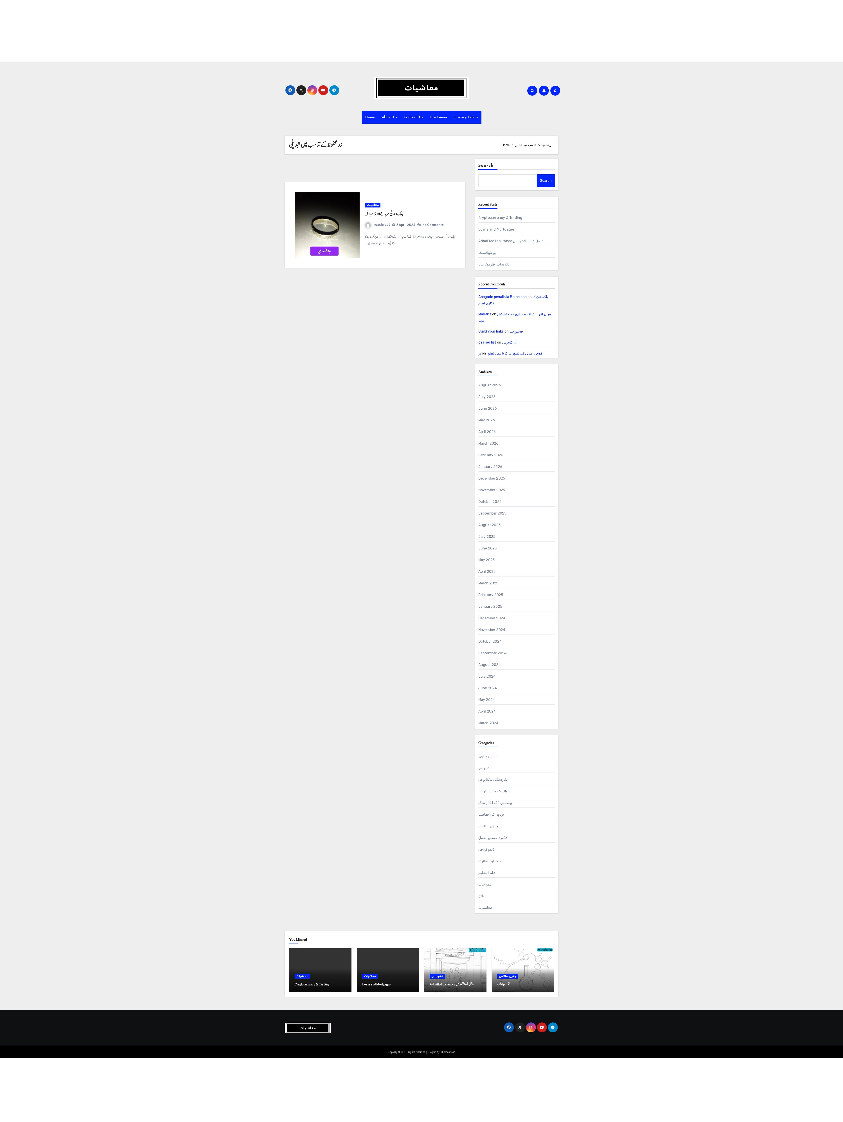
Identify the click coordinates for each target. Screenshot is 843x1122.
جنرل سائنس (488, 826)
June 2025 (487, 548)
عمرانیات (485, 884)
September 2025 (492, 513)
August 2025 (489, 525)
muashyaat (381, 225)
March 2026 (488, 443)
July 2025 (486, 537)
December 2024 (491, 618)
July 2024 (487, 676)
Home (370, 117)
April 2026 (487, 432)
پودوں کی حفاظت (491, 814)
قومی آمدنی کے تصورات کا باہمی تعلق (514, 353)
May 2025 (486, 560)
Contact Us (413, 117)
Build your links (491, 331)
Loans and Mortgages (496, 229)
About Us (389, 117)
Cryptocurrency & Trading (500, 218)
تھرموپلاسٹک (487, 253)
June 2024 (487, 688)
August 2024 (489, 665)
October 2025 (489, 502)
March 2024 (488, 723)
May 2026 (486, 420)
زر (479, 353)
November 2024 (491, 630)
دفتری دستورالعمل (492, 838)
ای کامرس (509, 342)
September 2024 (492, 653)
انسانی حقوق (487, 756)
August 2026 (489, 385)
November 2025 (491, 490)
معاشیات (373, 205)
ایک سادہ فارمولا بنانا (494, 264)
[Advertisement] (132, 31)
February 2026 (490, 455)
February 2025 (490, 595)
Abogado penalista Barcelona (502, 297)
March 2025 (488, 583)
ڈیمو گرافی (486, 849)
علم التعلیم (486, 873)
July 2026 (487, 397)
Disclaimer (439, 117)
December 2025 (491, 478)
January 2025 (490, 606)
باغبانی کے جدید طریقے (495, 791)
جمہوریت (517, 331)
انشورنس (485, 768)
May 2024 (486, 700)
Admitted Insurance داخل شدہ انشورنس (511, 241)
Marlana (484, 314)
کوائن (482, 896)
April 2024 (487, 711)
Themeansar (447, 1051)
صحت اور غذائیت (491, 861)
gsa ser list (487, 342)
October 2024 (490, 641)
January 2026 (490, 467)
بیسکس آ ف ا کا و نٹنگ (495, 803)
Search (486, 166)
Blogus (431, 1051)
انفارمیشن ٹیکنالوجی (493, 779)
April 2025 (487, 571)
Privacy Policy (466, 117)
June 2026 (487, 408)
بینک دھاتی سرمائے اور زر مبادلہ (384, 214)
